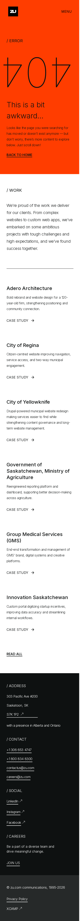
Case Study (21, 322)
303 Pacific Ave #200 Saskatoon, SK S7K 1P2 (22, 705)
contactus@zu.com (20, 768)
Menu (66, 11)
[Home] (13, 11)
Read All (14, 654)
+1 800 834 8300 (19, 759)
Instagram (13, 812)
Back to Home (19, 155)
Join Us (13, 863)
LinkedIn (12, 801)
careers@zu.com (18, 777)
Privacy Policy (17, 899)
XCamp (12, 909)
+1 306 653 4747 (19, 750)
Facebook (14, 822)
